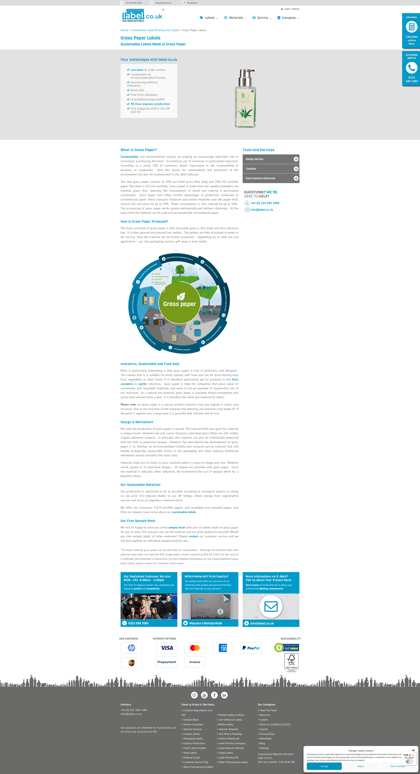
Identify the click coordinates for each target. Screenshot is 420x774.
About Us (265, 714)
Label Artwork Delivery (231, 748)
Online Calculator (193, 724)
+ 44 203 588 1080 (133, 2)
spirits (142, 384)
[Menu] (415, 753)
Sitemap (264, 748)
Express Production (194, 743)
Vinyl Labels (190, 752)
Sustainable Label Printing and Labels (155, 30)
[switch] (409, 762)
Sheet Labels (226, 752)
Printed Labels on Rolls (232, 714)
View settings (397, 766)
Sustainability (130, 157)
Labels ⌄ (211, 18)
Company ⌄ (290, 18)
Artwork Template (228, 729)
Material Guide (191, 757)
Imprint (264, 729)
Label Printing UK (228, 757)
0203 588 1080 (138, 623)
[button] (413, 750)
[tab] (271, 159)
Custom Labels (191, 733)
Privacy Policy (267, 733)
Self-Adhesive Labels (230, 719)
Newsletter (192, 2)
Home (124, 30)
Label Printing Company (232, 743)
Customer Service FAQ (195, 762)
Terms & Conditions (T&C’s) (275, 724)
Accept (324, 766)
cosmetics (127, 384)
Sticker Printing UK (229, 738)
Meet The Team (268, 710)
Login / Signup (291, 8)
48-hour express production (150, 104)
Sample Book (190, 719)
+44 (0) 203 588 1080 (265, 203)
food (235, 379)
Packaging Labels (193, 738)
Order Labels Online (194, 748)
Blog (262, 743)
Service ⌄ (264, 18)
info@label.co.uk (163, 2)
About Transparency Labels (198, 766)
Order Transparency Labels (233, 762)
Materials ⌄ (238, 18)
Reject (361, 766)
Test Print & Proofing (230, 733)
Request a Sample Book (205, 623)
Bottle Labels (226, 724)
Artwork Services (192, 729)
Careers (264, 719)
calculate (137, 70)
